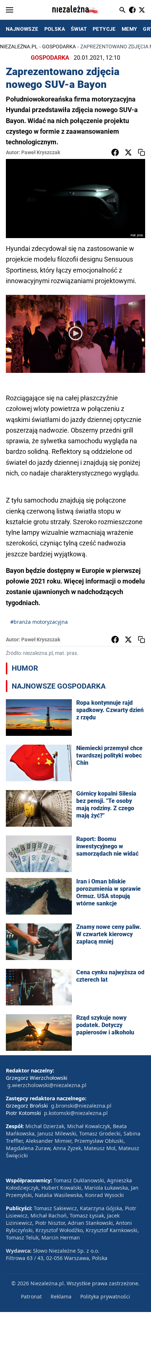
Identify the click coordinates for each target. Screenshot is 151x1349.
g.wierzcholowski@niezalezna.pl (46, 1085)
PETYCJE (104, 29)
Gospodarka (59, 46)
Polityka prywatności (105, 1296)
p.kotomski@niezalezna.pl (76, 1112)
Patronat (31, 1296)
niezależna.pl (19, 46)
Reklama (61, 1296)
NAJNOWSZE (22, 29)
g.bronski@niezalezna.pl (81, 1105)
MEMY (129, 29)
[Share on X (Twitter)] (128, 152)
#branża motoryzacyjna (39, 621)
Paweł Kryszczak (40, 152)
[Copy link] (141, 152)
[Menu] (9, 9)
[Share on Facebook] (115, 152)
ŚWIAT (79, 29)
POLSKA (54, 29)
